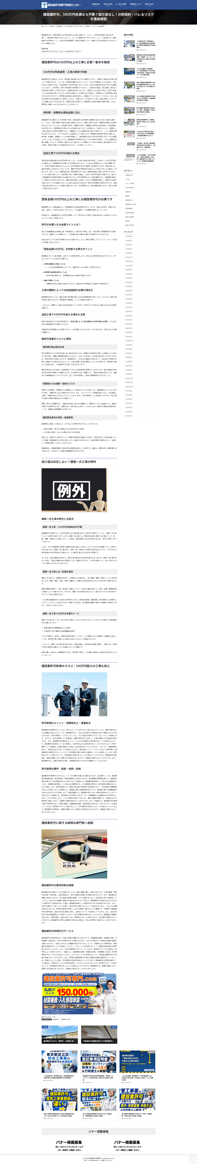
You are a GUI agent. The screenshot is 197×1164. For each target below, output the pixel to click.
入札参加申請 (129, 188)
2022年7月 (128, 307)
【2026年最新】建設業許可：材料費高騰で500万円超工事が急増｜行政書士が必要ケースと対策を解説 (137, 1078)
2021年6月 (128, 332)
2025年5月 (128, 278)
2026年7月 (128, 240)
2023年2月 (128, 299)
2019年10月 (129, 387)
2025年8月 (128, 270)
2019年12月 (129, 378)
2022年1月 (128, 324)
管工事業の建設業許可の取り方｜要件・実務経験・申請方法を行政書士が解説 (146, 110)
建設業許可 (56, 1019)
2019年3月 (128, 416)
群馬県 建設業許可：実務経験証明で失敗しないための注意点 (146, 122)
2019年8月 (128, 395)
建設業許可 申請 (65, 1019)
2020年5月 (128, 357)
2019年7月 (128, 399)
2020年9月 (128, 345)
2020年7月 (128, 353)
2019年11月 (129, 382)
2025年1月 (128, 295)
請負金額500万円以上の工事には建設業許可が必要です (62, 51)
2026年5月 (128, 249)
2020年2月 (128, 370)
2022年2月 (128, 320)
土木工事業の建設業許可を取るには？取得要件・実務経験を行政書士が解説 (146, 98)
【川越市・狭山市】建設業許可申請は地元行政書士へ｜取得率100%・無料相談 (146, 145)
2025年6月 (128, 274)
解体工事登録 (129, 217)
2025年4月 (128, 282)
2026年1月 (128, 257)
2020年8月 (128, 349)
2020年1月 (128, 374)
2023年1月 (128, 303)
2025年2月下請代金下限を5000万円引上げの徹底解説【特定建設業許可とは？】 (145, 133)
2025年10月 (129, 265)
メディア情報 (129, 183)
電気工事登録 (129, 225)
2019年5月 (128, 407)
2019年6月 (128, 403)
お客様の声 (128, 175)
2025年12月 (129, 261)
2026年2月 (128, 253)
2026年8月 (128, 236)
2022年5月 (128, 316)
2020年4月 (128, 362)
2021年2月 (128, 336)
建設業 (127, 196)
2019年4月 (128, 412)
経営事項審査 (129, 213)
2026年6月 (128, 245)
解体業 (127, 221)
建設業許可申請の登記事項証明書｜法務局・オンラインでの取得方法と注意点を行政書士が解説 (98, 1078)
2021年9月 (128, 328)
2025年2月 (128, 291)
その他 (127, 179)
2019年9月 (128, 391)
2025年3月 (128, 286)
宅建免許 (128, 192)
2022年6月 (128, 311)
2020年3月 (128, 366)
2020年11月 (129, 341)
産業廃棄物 (128, 208)
